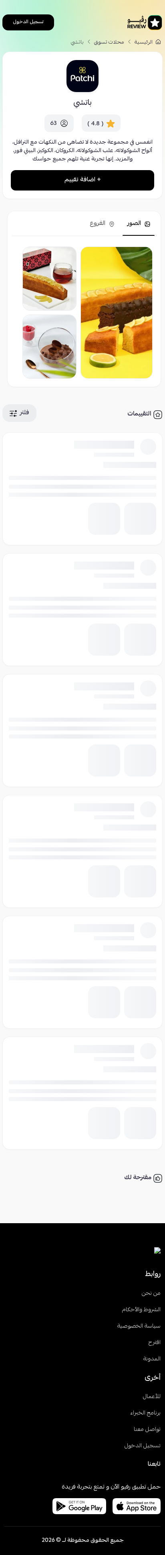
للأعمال (152, 1397)
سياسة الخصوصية (139, 1326)
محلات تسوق (109, 42)
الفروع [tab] (98, 224)
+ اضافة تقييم (82, 180)
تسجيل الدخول (28, 22)
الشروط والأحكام (141, 1310)
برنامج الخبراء (145, 1413)
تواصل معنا (147, 1430)
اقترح (155, 1343)
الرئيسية (144, 42)
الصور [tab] (135, 224)
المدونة (152, 1359)
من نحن (151, 1294)
